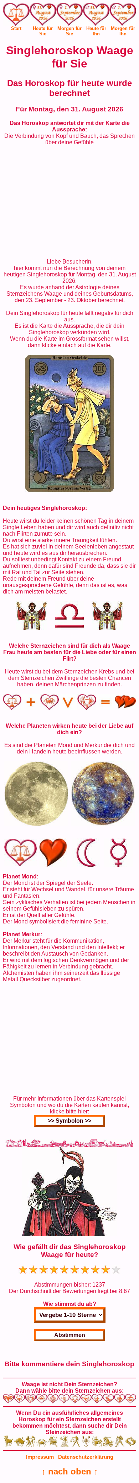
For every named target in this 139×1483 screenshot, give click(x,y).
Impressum (40, 1457)
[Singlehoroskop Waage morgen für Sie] (69, 16)
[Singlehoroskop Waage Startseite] (16, 24)
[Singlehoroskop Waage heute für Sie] (43, 16)
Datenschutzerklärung (85, 1457)
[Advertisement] (69, 202)
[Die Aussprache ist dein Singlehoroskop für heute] (69, 490)
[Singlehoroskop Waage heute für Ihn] (96, 16)
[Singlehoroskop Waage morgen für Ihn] (122, 16)
